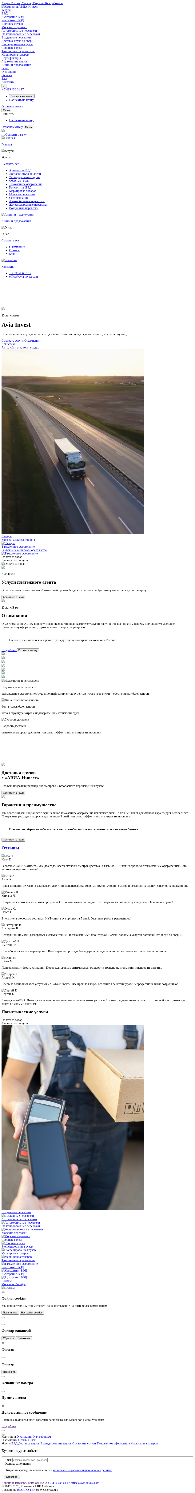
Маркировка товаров (22, 191)
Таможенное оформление (25, 184)
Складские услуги (84, 1443)
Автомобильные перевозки (27, 201)
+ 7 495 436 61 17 (20, 273)
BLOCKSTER (26, 1489)
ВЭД (14, 1443)
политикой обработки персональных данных (82, 1470)
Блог (12, 253)
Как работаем (42, 1436)
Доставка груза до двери (25, 173)
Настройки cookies (31, 1312)
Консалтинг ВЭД (20, 187)
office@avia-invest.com (23, 276)
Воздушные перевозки (23, 208)
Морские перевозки (22, 194)
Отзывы (14, 250)
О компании (17, 246)
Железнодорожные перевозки (28, 204)
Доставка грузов (29, 1443)
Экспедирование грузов (24, 177)
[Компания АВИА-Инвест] (20, 6)
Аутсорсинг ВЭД (20, 170)
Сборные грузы (19, 180)
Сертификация (18, 197)
